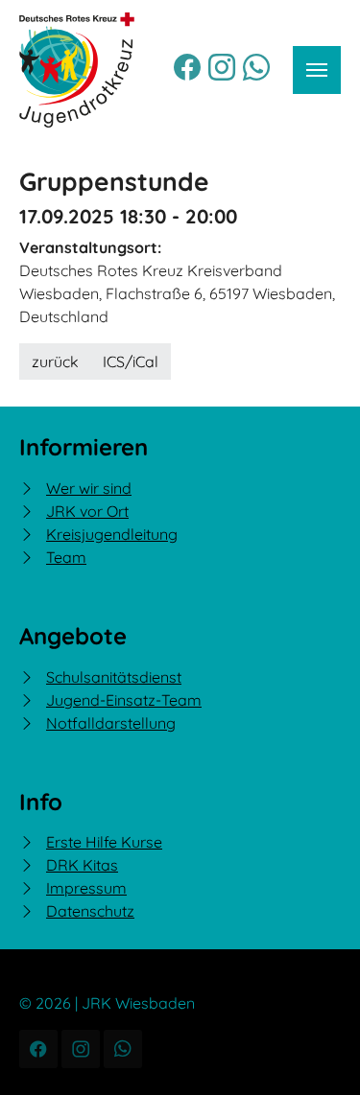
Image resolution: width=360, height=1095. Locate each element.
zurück (55, 361)
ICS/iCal (130, 361)
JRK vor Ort (87, 511)
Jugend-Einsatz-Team (124, 700)
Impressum (86, 887)
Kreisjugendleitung (112, 534)
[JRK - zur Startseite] (76, 70)
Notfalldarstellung (111, 723)
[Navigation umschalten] (317, 70)
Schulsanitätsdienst (113, 677)
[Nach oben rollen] (318, 1053)
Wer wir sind (89, 488)
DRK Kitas (82, 864)
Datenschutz (90, 910)
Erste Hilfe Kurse (104, 841)
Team (66, 557)
